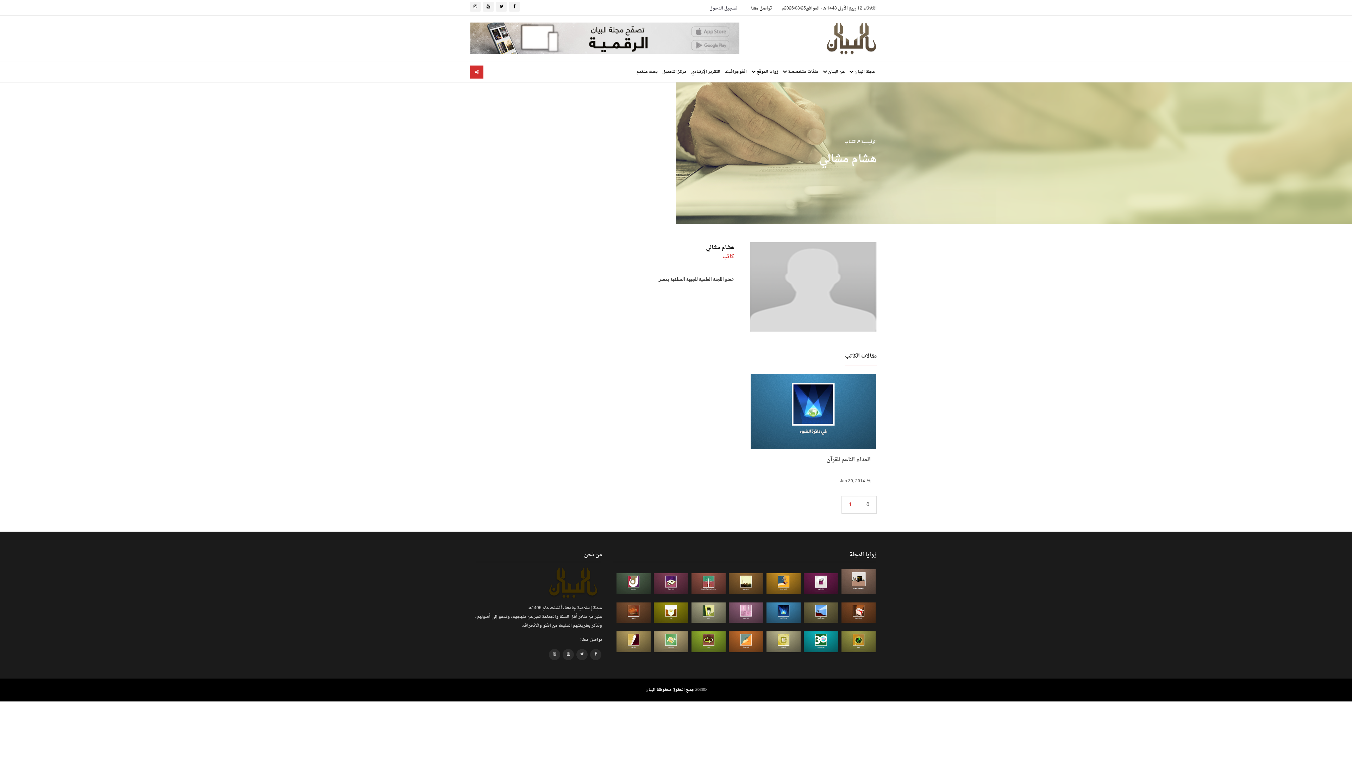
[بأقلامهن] (633, 641)
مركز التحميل (674, 72)
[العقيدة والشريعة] (708, 583)
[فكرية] (858, 641)
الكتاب (851, 142)
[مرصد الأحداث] (821, 612)
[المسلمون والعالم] (858, 581)
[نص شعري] (746, 612)
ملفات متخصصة (802, 72)
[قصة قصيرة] (746, 641)
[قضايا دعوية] (746, 583)
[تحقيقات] (783, 641)
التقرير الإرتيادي (705, 72)
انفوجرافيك (736, 72)
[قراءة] (671, 612)
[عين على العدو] (821, 641)
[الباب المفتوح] (708, 612)
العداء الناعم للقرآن (849, 460)
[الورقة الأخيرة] (858, 612)
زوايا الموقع (767, 72)
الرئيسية (868, 142)
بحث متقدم (647, 72)
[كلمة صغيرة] (671, 583)
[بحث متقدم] (476, 72)
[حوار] (708, 641)
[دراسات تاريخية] (633, 612)
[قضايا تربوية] (783, 583)
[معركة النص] (671, 641)
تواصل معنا (761, 8)
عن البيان (836, 72)
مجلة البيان (864, 72)
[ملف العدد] (821, 583)
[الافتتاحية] (633, 583)
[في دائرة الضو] (783, 612)
